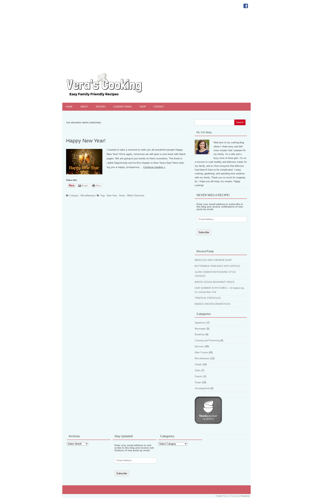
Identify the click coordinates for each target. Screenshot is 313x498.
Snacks (199, 376)
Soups (198, 382)
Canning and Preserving (207, 340)
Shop (143, 106)
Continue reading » (154, 167)
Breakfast (200, 334)
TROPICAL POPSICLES (208, 298)
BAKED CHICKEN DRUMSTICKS (212, 304)
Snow (122, 195)
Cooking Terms (122, 106)
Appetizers (200, 322)
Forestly (219, 496)
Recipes (100, 106)
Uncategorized (202, 388)
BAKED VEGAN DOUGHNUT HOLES (215, 282)
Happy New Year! (86, 141)
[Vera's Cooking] (110, 96)
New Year (112, 195)
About (84, 106)
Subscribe (204, 232)
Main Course (201, 352)
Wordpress (245, 496)
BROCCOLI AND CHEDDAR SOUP (213, 260)
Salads (198, 364)
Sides (198, 370)
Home (69, 106)
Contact (159, 106)
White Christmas (135, 195)
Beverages (200, 328)
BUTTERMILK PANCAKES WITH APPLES (217, 266)
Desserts (199, 346)
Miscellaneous (88, 195)
